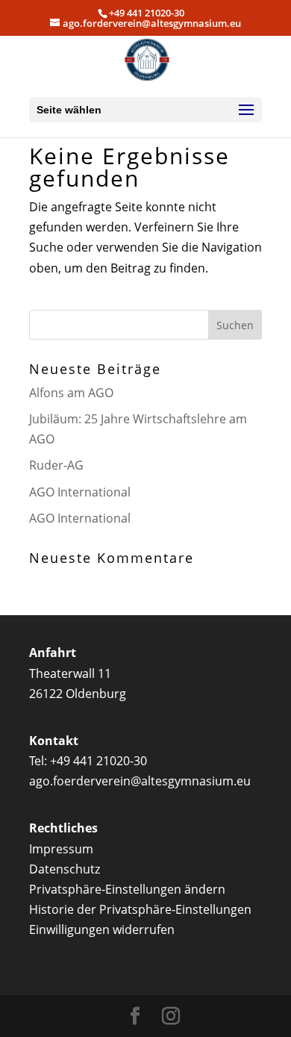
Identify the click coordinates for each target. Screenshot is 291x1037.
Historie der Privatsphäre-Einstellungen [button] (140, 909)
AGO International (80, 492)
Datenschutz (64, 869)
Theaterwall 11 (70, 673)
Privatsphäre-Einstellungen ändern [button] (127, 889)
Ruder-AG (56, 465)
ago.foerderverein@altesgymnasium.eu (140, 781)
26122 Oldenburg (77, 693)
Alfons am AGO (71, 392)
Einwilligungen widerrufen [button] (102, 929)
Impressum (61, 849)
